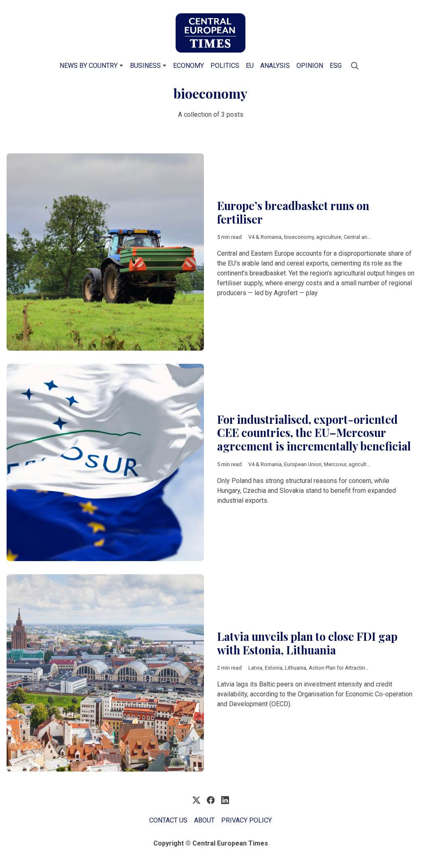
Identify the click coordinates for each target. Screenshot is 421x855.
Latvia (255, 668)
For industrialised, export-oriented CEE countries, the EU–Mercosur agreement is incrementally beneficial (314, 432)
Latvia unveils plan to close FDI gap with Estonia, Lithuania (307, 643)
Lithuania (295, 668)
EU (250, 65)
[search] (354, 65)
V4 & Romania (265, 237)
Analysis (275, 65)
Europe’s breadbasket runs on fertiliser (293, 212)
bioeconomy (299, 237)
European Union (303, 464)
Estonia (273, 668)
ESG (336, 65)
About (204, 820)
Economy (188, 65)
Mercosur (335, 464)
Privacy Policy (246, 820)
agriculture (328, 237)
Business (145, 65)
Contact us (168, 820)
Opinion (309, 65)
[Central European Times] (210, 33)
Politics (224, 65)
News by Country (89, 65)
